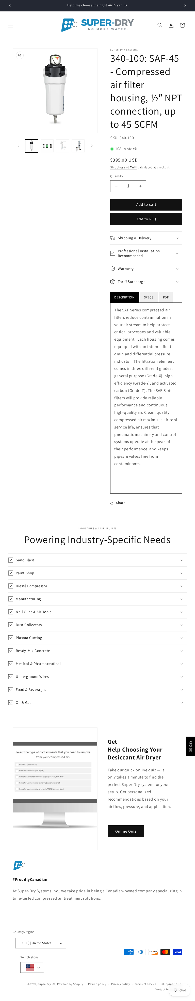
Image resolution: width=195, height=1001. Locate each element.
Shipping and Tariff (123, 167)
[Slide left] (18, 145)
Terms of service (145, 984)
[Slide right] (92, 145)
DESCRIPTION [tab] (124, 297)
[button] (10, 25)
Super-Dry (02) (47, 984)
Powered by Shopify (70, 984)
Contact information (168, 989)
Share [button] (120, 502)
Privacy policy (120, 984)
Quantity (116, 176)
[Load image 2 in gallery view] (47, 145)
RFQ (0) (190, 746)
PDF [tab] (166, 297)
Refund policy (97, 984)
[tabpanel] (146, 398)
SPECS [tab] (149, 297)
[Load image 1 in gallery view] (31, 145)
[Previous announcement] (9, 5)
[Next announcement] (185, 5)
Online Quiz (125, 831)
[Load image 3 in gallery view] (62, 145)
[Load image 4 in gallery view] (78, 145)
